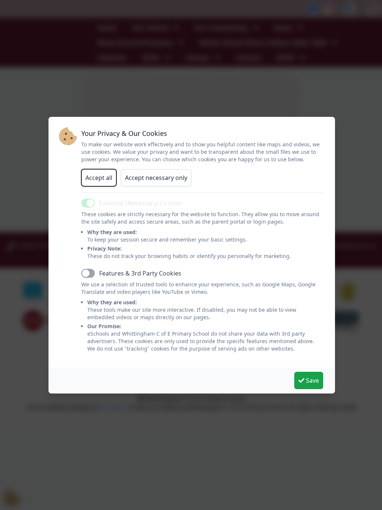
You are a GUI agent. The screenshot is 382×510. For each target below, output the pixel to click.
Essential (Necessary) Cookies (140, 203)
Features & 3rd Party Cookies (140, 273)
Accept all (98, 178)
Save (311, 380)
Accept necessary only (156, 178)
